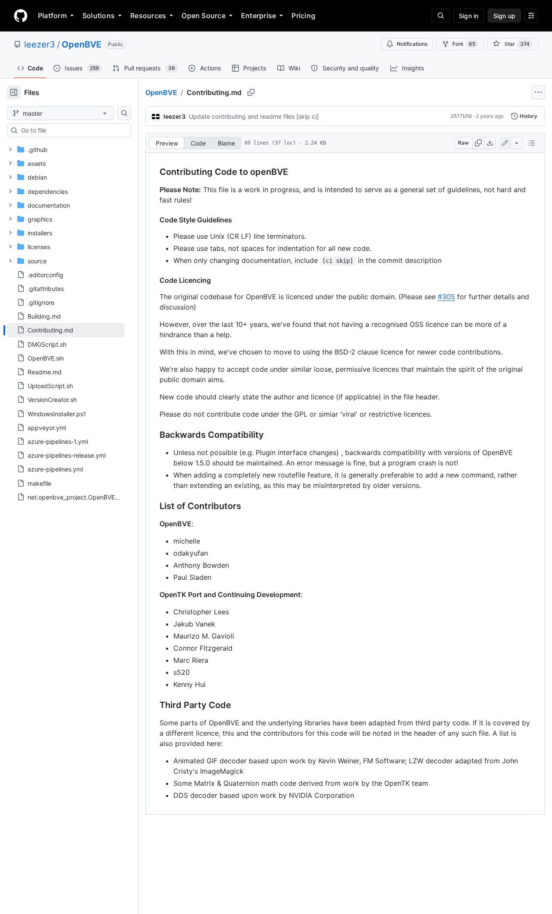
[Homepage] (21, 15)
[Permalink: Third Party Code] (153, 705)
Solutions (98, 15)
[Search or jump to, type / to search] (441, 15)
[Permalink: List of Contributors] (153, 506)
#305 (446, 296)
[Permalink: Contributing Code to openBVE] (153, 172)
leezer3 (39, 44)
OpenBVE (81, 44)
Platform (52, 15)
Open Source (204, 15)
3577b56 (461, 116)
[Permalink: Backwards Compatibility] (153, 435)
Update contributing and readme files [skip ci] (254, 116)
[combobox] (72, 130)
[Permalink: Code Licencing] (153, 280)
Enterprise (258, 15)
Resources (148, 15)
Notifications (412, 44)
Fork (463, 44)
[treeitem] (66, 330)
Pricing (303, 15)
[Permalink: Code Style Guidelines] (153, 220)
